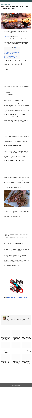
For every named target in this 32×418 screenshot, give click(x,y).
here (9, 323)
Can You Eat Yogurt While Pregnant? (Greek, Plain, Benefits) (26, 362)
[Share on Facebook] (1, 36)
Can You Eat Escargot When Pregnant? (16, 349)
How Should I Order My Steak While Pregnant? (12, 49)
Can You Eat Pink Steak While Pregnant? (11, 57)
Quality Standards (18, 385)
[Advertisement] (17, 76)
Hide (15, 47)
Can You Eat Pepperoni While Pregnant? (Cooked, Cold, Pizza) (5, 338)
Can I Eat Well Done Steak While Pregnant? (11, 56)
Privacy (14, 385)
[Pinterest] (1, 34)
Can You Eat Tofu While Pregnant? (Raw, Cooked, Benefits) (16, 362)
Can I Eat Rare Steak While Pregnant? (10, 51)
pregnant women (7, 36)
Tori (8, 316)
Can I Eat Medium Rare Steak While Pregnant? (12, 52)
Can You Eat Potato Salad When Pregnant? (26, 338)
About (12, 385)
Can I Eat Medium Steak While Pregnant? (11, 53)
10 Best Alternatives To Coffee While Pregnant (16, 338)
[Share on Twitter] (1, 38)
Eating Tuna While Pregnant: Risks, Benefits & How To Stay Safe (5, 350)
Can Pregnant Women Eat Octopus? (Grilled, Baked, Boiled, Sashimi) (26, 350)
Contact (16, 385)
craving (8, 63)
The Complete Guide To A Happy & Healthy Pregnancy (17, 297)
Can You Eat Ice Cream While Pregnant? (5, 362)
